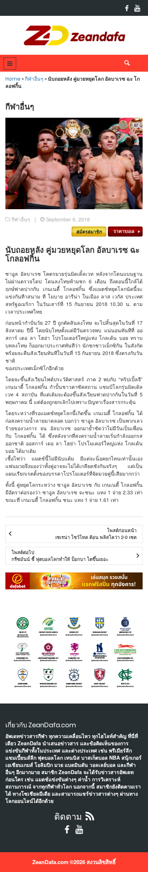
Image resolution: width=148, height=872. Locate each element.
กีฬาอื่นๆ (34, 78)
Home (12, 78)
